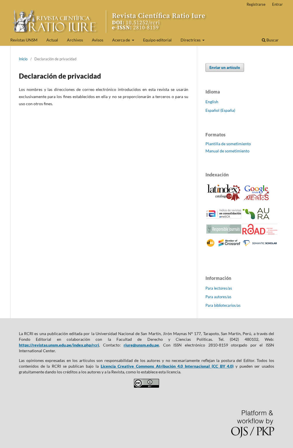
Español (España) (220, 110)
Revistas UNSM (23, 39)
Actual (52, 39)
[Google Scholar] (256, 201)
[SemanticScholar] (259, 246)
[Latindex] (223, 200)
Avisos (97, 39)
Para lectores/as (218, 288)
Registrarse (256, 4)
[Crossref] (223, 245)
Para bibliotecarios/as (223, 305)
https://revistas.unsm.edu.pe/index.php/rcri (59, 345)
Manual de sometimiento (227, 150)
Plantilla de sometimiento (228, 143)
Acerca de (121, 39)
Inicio (23, 59)
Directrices (191, 39)
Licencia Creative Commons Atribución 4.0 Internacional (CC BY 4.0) (167, 366)
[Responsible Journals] (223, 232)
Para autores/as (218, 296)
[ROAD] (259, 232)
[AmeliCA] (223, 216)
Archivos (75, 39)
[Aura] (256, 218)
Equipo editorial (157, 39)
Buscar (272, 39)
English (211, 101)
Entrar (277, 4)
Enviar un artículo (224, 67)
